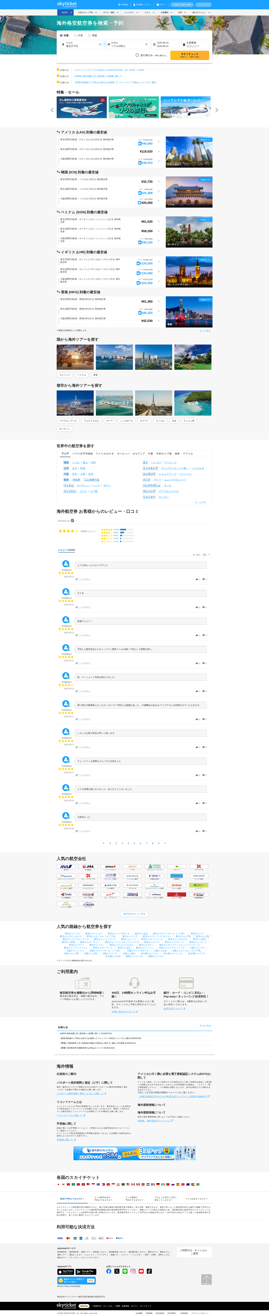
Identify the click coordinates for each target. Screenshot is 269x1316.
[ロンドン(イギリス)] (189, 272)
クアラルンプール (68, 420)
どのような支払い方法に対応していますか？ (166, 1198)
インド (146, 479)
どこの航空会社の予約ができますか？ (103, 1198)
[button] (52, 110)
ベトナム (81, 375)
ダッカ (167, 485)
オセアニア (138, 453)
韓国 (66, 462)
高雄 (82, 468)
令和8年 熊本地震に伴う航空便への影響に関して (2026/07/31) (86, 1033)
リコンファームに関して (70, 1115)
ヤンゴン (164, 497)
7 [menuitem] (146, 843)
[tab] (66, 551)
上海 (82, 474)
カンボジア (149, 474)
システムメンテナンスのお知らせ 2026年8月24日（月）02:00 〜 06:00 (109, 70)
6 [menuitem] (140, 843)
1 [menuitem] (110, 843)
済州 (93, 462)
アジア (65, 453)
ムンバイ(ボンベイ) (175, 479)
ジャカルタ (198, 468)
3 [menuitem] (122, 843)
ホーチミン (64, 429)
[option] (83, 107)
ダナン (107, 485)
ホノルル (160, 420)
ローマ (109, 420)
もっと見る (205, 330)
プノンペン (185, 474)
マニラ (83, 491)
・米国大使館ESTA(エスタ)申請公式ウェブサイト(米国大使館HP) (173, 1096)
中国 (66, 474)
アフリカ (188, 453)
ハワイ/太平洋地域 (82, 453)
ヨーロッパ (123, 453)
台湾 (66, 468)
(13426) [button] (116, 529)
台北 (174, 420)
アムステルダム (91, 420)
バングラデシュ (151, 485)
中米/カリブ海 (164, 453)
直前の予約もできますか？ (72, 1199)
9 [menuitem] (159, 843)
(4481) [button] (116, 535)
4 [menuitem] (128, 843)
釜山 (85, 462)
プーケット (170, 462)
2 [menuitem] (116, 843)
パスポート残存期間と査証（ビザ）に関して (80, 1093)
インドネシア (150, 468)
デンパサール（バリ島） (175, 468)
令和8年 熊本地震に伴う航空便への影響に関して (98, 76)
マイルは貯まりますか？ (197, 1199)
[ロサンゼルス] (189, 152)
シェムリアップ (167, 474)
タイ (145, 462)
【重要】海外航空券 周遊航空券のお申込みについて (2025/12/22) (87, 1048)
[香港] (189, 311)
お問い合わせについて (124, 1011)
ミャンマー (149, 497)
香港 (95, 375)
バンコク (156, 462)
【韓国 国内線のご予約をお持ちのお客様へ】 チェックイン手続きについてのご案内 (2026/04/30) (100, 1038)
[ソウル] (189, 192)
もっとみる (200, 502)
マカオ (76, 479)
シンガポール (126, 420)
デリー (157, 479)
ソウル (76, 462)
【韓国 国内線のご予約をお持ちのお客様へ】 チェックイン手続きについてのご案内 (115, 82)
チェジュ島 (189, 420)
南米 (177, 453)
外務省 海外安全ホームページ (154, 1120)
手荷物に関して (65, 1139)
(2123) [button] (116, 541)
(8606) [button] (116, 532)
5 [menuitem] (134, 843)
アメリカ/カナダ (105, 453)
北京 (74, 474)
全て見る (206, 1025)
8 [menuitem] (152, 843)
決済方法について (173, 1008)
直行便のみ (153, 55)
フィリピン (70, 491)
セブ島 (94, 491)
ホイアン (144, 420)
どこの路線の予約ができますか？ (134, 1198)
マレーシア (64, 375)
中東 (150, 453)
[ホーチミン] (189, 232)
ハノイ (96, 485)
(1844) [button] (116, 538)
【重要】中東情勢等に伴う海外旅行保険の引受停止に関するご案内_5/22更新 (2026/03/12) (98, 1043)
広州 (90, 474)
